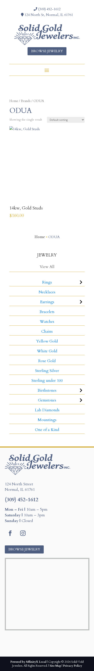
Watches (47, 321)
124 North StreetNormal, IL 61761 (20, 487)
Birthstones (47, 390)
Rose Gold (47, 361)
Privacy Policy (72, 666)
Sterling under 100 (47, 380)
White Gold (47, 351)
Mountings (47, 420)
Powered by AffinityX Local (28, 662)
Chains (47, 331)
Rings (47, 282)
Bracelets (47, 312)
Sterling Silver (47, 371)
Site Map (55, 666)
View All (47, 267)
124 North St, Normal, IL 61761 (48, 14)
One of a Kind (47, 429)
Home (13, 101)
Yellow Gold (47, 341)
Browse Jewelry (47, 51)
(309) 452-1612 (49, 9)
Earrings (47, 302)
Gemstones (47, 400)
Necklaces (47, 292)
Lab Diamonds (47, 410)
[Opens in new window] (10, 533)
